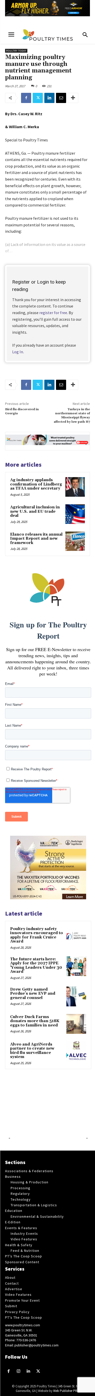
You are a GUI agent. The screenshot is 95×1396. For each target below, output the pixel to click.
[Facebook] (26, 98)
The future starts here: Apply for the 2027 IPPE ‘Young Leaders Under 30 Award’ (36, 965)
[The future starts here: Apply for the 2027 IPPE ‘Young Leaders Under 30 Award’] (76, 966)
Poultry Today (16, 50)
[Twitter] (38, 98)
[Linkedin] (49, 98)
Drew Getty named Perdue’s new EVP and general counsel (32, 993)
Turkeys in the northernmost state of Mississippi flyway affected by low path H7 (72, 415)
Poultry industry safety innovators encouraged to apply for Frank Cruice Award (36, 935)
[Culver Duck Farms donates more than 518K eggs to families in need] (76, 1024)
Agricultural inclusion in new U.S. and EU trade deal (35, 511)
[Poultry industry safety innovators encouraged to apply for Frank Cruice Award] (76, 936)
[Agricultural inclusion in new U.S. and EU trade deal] (75, 514)
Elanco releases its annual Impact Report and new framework (36, 538)
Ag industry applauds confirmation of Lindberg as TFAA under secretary (36, 484)
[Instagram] (18, 1371)
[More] (73, 98)
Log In (17, 351)
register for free (53, 312)
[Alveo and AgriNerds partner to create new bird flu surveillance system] (76, 1051)
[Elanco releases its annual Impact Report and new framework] (75, 541)
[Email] (61, 98)
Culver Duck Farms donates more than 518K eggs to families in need (34, 1021)
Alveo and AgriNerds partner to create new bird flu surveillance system (32, 1051)
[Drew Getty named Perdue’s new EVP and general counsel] (76, 996)
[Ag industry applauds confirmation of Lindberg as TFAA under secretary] (75, 487)
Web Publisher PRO (66, 1391)
